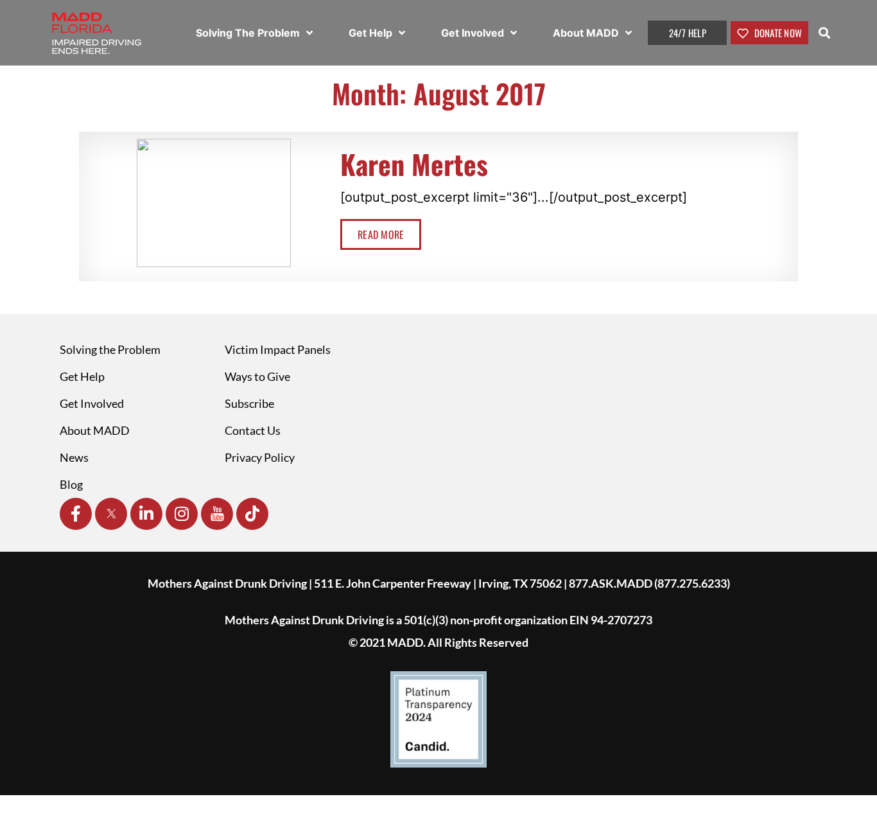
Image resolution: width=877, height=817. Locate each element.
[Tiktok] (252, 514)
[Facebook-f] (76, 514)
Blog (71, 484)
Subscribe (249, 403)
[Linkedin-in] (146, 514)
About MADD (587, 32)
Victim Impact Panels (278, 349)
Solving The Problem (249, 32)
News (74, 457)
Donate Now (777, 33)
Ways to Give (257, 376)
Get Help (372, 32)
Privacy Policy (260, 457)
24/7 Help (687, 33)
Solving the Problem (110, 349)
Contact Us (253, 430)
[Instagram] (182, 514)
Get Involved (474, 32)
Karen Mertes (414, 164)
